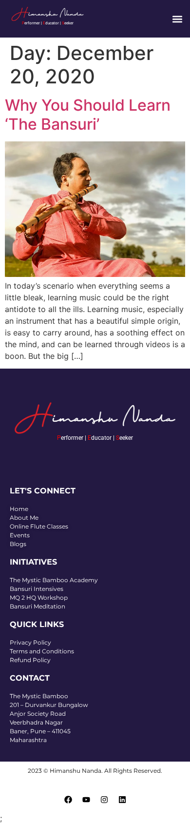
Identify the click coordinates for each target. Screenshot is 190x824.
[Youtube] (86, 799)
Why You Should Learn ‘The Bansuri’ (88, 114)
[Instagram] (104, 799)
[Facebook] (68, 799)
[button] (177, 19)
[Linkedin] (122, 799)
